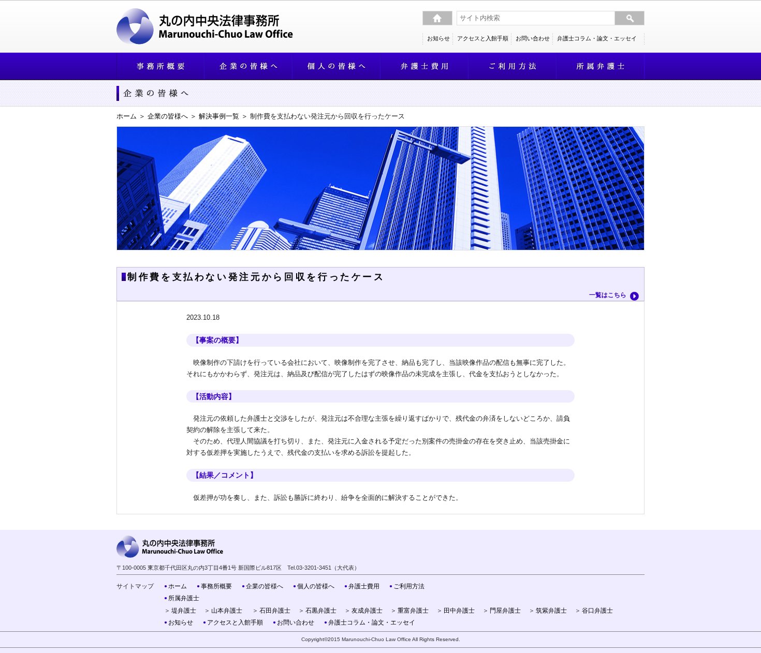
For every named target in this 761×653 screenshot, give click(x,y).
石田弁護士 (274, 610)
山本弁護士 (226, 610)
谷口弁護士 (597, 610)
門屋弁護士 (505, 610)
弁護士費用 (363, 586)
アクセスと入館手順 (482, 38)
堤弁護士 (183, 610)
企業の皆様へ (168, 116)
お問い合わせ (533, 38)
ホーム (126, 116)
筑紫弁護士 (551, 610)
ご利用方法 (409, 586)
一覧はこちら (607, 295)
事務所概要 (216, 586)
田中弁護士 (459, 610)
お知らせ (438, 38)
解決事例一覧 (219, 116)
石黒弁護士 (320, 610)
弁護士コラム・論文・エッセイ (597, 38)
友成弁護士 (367, 610)
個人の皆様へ (315, 586)
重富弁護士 (413, 610)
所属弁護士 (183, 598)
